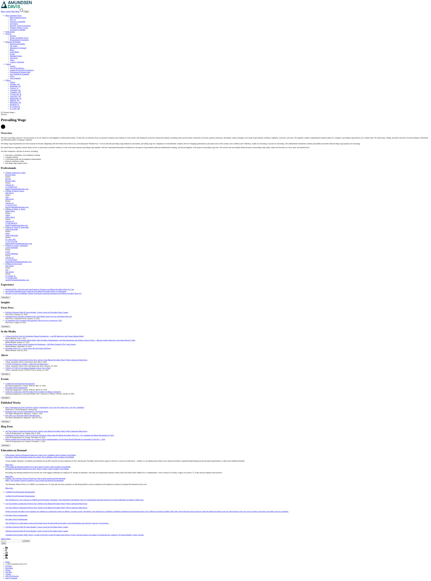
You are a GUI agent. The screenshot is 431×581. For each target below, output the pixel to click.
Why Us (13, 20)
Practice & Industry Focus (19, 38)
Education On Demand (18, 48)
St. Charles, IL (15, 107)
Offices (8, 80)
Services (8, 34)
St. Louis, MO (15, 109)
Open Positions (15, 78)
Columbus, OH (15, 92)
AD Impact (14, 24)
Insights (5, 302)
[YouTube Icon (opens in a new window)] (6, 555)
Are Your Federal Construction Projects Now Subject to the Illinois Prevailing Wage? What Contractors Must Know (46, 360)
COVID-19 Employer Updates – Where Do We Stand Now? (27, 364)
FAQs (12, 76)
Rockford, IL (14, 105)
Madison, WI (14, 100)
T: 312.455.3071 (11, 205)
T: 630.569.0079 (11, 223)
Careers (8, 64)
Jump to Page (5, 539)
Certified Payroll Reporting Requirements (20, 384)
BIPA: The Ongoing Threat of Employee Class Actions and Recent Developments (34, 480)
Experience (7, 284)
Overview (6, 133)
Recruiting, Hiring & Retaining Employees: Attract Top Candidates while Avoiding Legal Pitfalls (39, 457)
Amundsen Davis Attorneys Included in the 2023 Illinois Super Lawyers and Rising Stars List (38, 316)
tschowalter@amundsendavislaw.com (18, 243)
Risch (10, 211)
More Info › (9, 465)
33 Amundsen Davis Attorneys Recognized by (33, 320)
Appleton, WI (15, 84)
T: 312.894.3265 (11, 278)
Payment (8, 566)
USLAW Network (12, 576)
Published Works (16, 56)
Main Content (6, 11)
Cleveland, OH (15, 90)
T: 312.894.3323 (11, 187)
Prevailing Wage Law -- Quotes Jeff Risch (28, 348)
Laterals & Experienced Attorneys (22, 70)
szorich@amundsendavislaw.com (17, 280)
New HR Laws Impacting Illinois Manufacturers (22, 416)
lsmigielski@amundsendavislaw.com (18, 262)
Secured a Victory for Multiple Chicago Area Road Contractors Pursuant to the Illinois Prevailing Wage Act (43, 293)
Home (7, 562)
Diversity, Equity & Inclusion (20, 26)
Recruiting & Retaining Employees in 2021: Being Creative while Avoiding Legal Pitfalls (37, 469)
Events (12, 54)
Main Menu (15, 11)
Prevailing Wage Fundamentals (16, 388)
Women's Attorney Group (19, 28)
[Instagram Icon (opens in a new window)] (6, 553)
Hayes (9, 193)
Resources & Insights (12, 42)
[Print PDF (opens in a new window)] (3, 128)
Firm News (14, 58)
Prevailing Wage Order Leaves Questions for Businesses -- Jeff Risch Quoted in (40, 344)
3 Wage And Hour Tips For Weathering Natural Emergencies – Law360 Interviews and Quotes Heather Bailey (44, 336)
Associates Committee (18, 30)
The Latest (13, 46)
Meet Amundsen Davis (13, 16)
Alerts (12, 60)
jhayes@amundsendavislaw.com (16, 207)
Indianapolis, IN (15, 98)
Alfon (10, 175)
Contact (8, 574)
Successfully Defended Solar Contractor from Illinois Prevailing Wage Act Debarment (35, 291)
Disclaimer (9, 568)
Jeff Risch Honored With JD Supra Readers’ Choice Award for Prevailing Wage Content (36, 312)
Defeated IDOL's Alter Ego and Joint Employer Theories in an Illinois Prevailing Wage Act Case (39, 289)
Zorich (9, 266)
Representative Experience (19, 40)
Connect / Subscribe (17, 62)
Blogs (12, 50)
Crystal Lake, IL (16, 94)
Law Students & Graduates (19, 74)
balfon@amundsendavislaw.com (16, 189)
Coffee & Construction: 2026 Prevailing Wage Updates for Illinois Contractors (33, 392)
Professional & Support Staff (20, 72)
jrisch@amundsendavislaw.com (16, 225)
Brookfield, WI (15, 86)
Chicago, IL (14, 88)
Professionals (10, 32)
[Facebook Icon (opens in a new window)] (6, 551)
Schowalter (11, 229)
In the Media (14, 52)
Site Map (8, 572)
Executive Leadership (17, 22)
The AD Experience (17, 68)
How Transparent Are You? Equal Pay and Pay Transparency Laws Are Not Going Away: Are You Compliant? (44, 407)
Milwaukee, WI (15, 102)
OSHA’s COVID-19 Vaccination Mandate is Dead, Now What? (28, 368)
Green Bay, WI (15, 96)
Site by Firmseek (11, 578)
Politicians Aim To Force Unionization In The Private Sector (26, 411)
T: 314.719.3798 (11, 241)
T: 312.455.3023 (11, 260)
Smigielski (11, 248)
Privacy (8, 570)
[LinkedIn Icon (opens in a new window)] (6, 548)
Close (3, 543)
